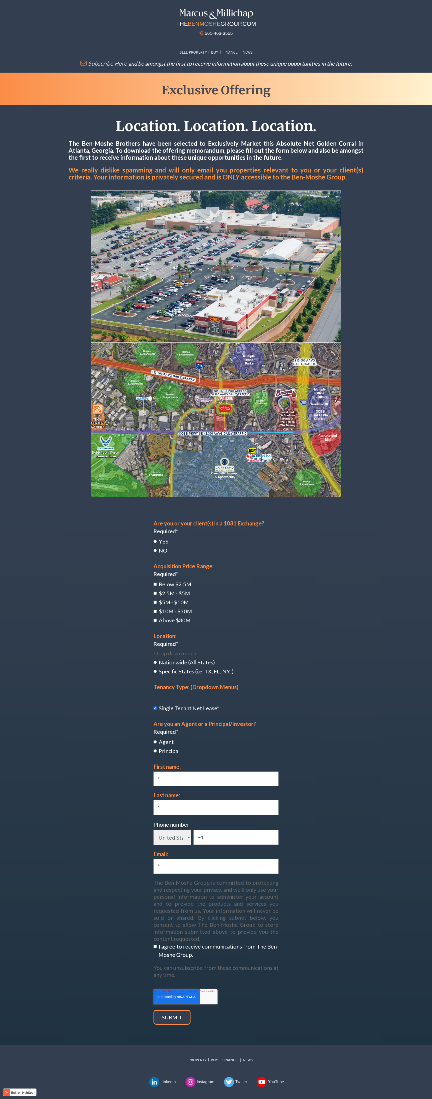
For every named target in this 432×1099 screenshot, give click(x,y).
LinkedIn (168, 1082)
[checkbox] (216, 545)
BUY (214, 52)
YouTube (276, 1082)
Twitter (241, 1082)
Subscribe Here (107, 63)
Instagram (205, 1082)
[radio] (216, 540)
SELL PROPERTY (193, 52)
